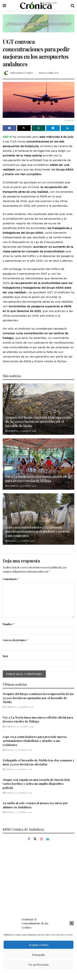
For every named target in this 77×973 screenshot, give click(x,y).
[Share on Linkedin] (67, 128)
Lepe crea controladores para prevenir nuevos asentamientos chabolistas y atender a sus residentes (37, 531)
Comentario (11, 579)
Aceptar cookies (39, 945)
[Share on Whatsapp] (38, 128)
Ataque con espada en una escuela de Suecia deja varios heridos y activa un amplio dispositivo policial (36, 784)
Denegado (38, 954)
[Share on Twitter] (24, 128)
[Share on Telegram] (53, 128)
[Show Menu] (4, 5)
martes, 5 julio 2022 (49, 72)
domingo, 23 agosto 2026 (21, 430)
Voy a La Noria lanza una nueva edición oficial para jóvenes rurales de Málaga (38, 478)
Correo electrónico (15, 640)
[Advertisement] (38, 887)
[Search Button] (72, 5)
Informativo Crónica (21, 72)
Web (5, 656)
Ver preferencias (38, 964)
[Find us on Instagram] (41, 839)
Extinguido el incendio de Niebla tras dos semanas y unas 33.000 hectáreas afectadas (38, 762)
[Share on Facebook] (9, 128)
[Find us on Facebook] (29, 839)
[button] (71, 923)
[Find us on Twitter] (35, 839)
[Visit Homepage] (38, 5)
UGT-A (7, 136)
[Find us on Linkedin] (47, 839)
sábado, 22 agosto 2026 (20, 540)
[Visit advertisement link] (38, 26)
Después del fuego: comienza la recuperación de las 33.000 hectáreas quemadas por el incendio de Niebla (38, 421)
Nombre (9, 624)
